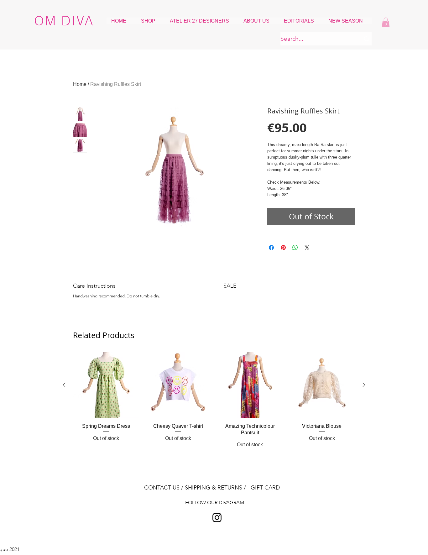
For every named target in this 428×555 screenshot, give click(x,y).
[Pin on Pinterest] (283, 247)
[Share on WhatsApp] (295, 247)
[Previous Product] (64, 385)
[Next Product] (364, 385)
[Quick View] (106, 385)
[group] (214, 400)
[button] (386, 22)
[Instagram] (217, 517)
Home (79, 84)
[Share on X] (307, 247)
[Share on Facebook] (271, 247)
